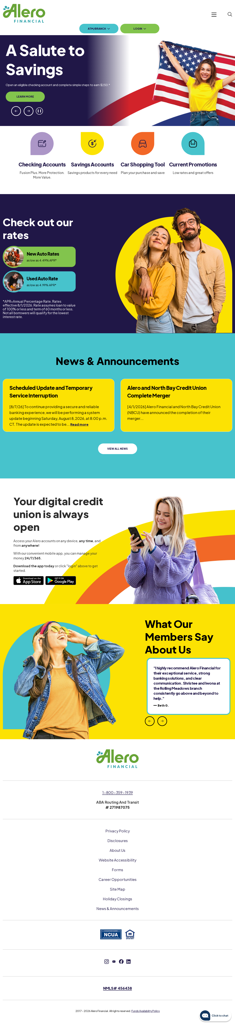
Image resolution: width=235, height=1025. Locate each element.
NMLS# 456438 (117, 988)
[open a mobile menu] (214, 15)
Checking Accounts (42, 164)
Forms (117, 869)
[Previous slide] (16, 111)
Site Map (117, 889)
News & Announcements (117, 908)
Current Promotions (193, 164)
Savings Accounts (92, 164)
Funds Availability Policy (145, 1011)
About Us (117, 850)
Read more (79, 424)
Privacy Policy (117, 831)
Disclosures (117, 840)
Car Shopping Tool (143, 164)
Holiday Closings (117, 898)
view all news (117, 448)
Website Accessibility (117, 860)
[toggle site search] (230, 14)
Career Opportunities (118, 879)
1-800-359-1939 (117, 792)
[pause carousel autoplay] (39, 111)
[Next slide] (28, 111)
